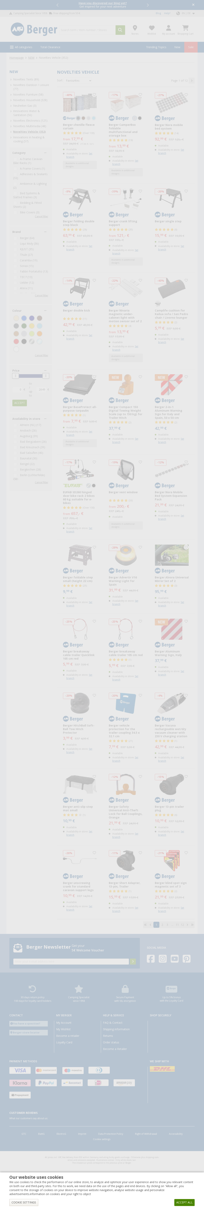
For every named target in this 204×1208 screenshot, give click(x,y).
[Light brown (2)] (16, 334)
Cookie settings (101, 1139)
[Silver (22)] (32, 341)
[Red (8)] (16, 341)
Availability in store (26, 418)
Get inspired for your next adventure (103, 5)
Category (19, 152)
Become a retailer (67, 1035)
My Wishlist (63, 1029)
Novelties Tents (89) (26, 79)
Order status (111, 1042)
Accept (19, 402)
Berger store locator (26, 1032)
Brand (16, 231)
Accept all (184, 1202)
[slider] (15, 376)
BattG (41, 1134)
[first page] (145, 925)
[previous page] (150, 925)
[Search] (120, 30)
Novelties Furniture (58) (28, 94)
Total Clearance (50, 47)
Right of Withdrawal (146, 1134)
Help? (167, 13)
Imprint (82, 1134)
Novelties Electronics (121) (30, 120)
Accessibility (176, 1134)
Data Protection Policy (110, 1134)
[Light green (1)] (32, 334)
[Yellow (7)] (32, 326)
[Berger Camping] (34, 29)
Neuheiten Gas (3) (24, 105)
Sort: (60, 80)
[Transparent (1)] (39, 341)
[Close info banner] (193, 5)
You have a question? (26, 1023)
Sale (191, 47)
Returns (108, 1035)
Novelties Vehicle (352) (29, 131)
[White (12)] (16, 349)
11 (177, 924)
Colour (17, 310)
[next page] (192, 81)
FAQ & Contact (113, 1022)
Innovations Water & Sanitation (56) (26, 113)
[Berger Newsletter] (133, 962)
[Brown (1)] (39, 318)
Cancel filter (41, 216)
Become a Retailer (115, 1049)
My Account (64, 1022)
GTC (24, 1134)
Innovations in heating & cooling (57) (29, 139)
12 (182, 924)
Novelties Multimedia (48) (29, 126)
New (177, 47)
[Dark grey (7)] (16, 326)
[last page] (192, 925)
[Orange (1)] (39, 334)
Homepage (16, 57)
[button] (57, 5)
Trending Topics (156, 47)
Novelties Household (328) (30, 100)
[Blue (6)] (24, 318)
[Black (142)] (24, 341)
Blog (158, 13)
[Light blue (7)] (39, 326)
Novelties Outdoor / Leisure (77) (31, 87)
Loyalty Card (64, 1042)
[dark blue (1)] (32, 318)
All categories (23, 47)
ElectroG (61, 1134)
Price (16, 370)
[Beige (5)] (16, 318)
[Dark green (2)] (24, 326)
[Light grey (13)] (24, 334)
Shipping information (116, 1029)
